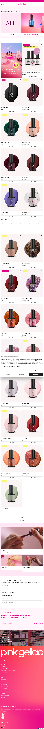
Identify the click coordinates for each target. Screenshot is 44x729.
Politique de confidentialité (17, 709)
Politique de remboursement (6, 709)
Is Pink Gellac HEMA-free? (7, 589)
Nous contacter (4, 679)
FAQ (2, 677)
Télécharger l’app (4, 686)
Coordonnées (3, 711)
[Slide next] (41, 24)
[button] (39, 40)
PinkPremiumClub (4, 684)
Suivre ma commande (5, 682)
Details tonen (37, 370)
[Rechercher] (3, 4)
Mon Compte (3, 681)
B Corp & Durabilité (5, 695)
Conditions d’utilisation (27, 709)
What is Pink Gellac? (6, 585)
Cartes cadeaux (4, 672)
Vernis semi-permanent (6, 663)
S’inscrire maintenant (38, 623)
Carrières (3, 701)
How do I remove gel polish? (8, 602)
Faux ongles (3, 666)
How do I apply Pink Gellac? (7, 595)
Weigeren (8, 374)
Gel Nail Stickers (4, 664)
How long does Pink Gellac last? (8, 592)
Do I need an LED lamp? (7, 598)
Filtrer (3, 40)
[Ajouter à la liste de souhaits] (42, 45)
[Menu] (1, 4)
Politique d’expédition (36, 709)
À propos (3, 693)
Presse (2, 699)
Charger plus (22, 517)
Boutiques (3, 697)
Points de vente (4, 702)
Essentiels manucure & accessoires (8, 670)
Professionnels (4, 688)
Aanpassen (21, 374)
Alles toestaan (36, 374)
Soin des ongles (4, 668)
